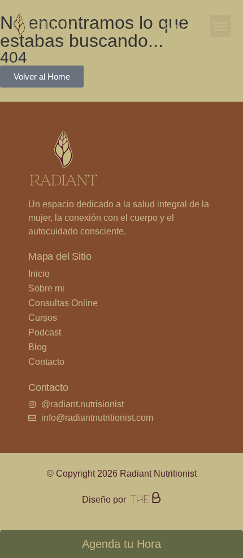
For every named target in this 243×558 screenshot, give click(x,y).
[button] (220, 26)
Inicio (39, 273)
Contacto (46, 362)
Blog (37, 347)
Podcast (44, 332)
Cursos (42, 317)
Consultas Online (63, 303)
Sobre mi (46, 288)
